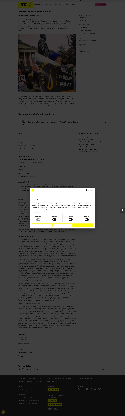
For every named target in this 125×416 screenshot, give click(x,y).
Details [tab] (62, 195)
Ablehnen (41, 225)
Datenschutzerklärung (38, 212)
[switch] (54, 219)
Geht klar (83, 225)
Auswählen (62, 225)
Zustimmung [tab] (41, 195)
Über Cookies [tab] (84, 195)
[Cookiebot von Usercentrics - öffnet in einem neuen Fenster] (87, 190)
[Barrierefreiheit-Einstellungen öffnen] (122, 210)
